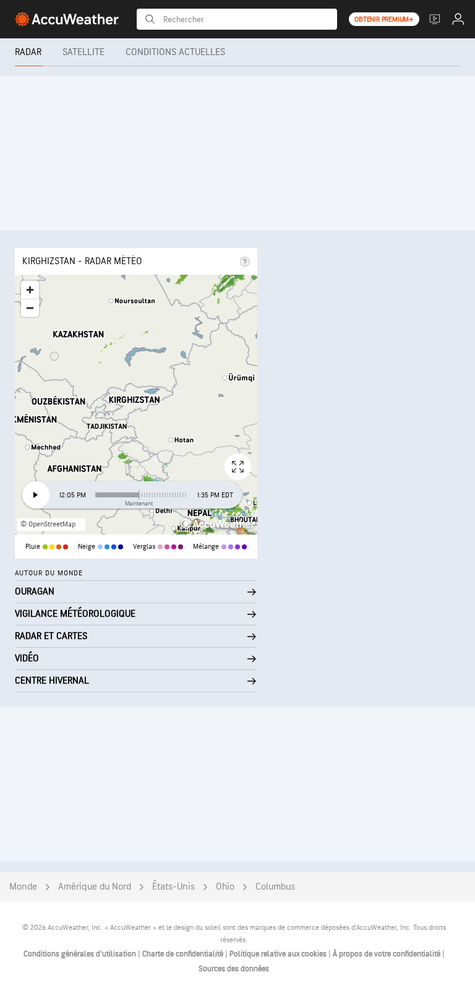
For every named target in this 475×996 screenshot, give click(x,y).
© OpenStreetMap (47, 524)
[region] (136, 404)
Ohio (225, 887)
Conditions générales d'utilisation (81, 954)
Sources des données (234, 969)
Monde (23, 887)
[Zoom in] (30, 290)
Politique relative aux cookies (278, 954)
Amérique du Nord (94, 887)
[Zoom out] (30, 308)
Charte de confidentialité (183, 954)
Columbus (275, 887)
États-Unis (173, 887)
